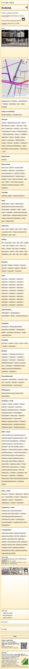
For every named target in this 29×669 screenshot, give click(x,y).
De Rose (10, 143)
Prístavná (22, 421)
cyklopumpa (12, 290)
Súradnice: (5, 23)
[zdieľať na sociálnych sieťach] (27, 7)
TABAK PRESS (20, 140)
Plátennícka (19, 494)
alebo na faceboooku (7, 615)
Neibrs (21, 251)
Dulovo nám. (14, 415)
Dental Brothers (15, 313)
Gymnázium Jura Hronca (14, 332)
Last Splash (12, 346)
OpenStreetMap (12, 95)
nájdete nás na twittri (7, 613)
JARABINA (5, 254)
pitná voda (11, 170)
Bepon (17, 134)
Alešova (11, 499)
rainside (8, 248)
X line (21, 245)
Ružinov (5, 104)
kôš (2, 242)
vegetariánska (20, 170)
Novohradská (17, 412)
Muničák (17, 137)
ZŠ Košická (5, 326)
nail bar (14, 131)
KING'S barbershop (8, 134)
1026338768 (4, 560)
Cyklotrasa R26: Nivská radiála (10, 513)
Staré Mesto (12, 104)
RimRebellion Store (19, 365)
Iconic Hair (19, 125)
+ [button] (3, 61)
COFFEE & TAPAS (19, 173)
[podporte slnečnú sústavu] (15, 46)
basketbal (13, 209)
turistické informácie (18, 195)
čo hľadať (4, 629)
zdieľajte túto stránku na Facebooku (10, 643)
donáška (16, 143)
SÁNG (11, 167)
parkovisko (5, 279)
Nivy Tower (15, 248)
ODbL (19, 655)
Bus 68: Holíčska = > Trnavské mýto (11, 114)
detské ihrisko (5, 203)
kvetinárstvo (10, 140)
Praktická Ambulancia (22, 315)
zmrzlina (4, 122)
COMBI (26, 242)
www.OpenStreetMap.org (19, 654)
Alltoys (11, 137)
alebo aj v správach (7, 617)
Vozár (9, 179)
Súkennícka (23, 497)
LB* (17, 245)
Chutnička (4, 187)
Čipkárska (4, 494)
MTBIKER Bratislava (7, 362)
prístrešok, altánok (7, 195)
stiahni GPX (4, 562)
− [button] (3, 64)
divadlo (12, 229)
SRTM (8, 665)
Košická (11, 2)
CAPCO (12, 251)
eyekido (4, 143)
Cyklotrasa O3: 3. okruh (8, 519)
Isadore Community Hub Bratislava (11, 145)
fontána (11, 343)
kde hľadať (5, 622)
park (3, 229)
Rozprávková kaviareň (8, 176)
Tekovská (11, 494)
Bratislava (14, 101)
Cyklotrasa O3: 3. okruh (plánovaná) (11, 510)
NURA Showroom (22, 131)
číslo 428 (4, 265)
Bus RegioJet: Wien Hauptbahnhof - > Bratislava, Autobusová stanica (14, 440)
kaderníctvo (9, 128)
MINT (7, 182)
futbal (12, 203)
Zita (4, 151)
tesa (22, 128)
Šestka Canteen (19, 176)
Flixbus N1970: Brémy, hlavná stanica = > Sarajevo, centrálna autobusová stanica (14, 466)
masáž (24, 145)
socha (16, 343)
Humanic (16, 128)
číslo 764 (4, 268)
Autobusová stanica (7, 424)
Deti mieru (4, 343)
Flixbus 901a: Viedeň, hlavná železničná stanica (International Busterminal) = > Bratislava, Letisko (15, 481)
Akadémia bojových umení (19, 215)
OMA (6, 2)
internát (4, 159)
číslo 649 (23, 268)
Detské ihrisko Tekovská (20, 212)
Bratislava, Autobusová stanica (10, 409)
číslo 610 (22, 265)
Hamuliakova (18, 499)
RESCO (12, 245)
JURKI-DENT (5, 313)
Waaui (23, 122)
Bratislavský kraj (6, 101)
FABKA (26, 254)
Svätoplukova (5, 502)
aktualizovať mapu (10, 558)
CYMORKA (23, 134)
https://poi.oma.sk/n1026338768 (8, 96)
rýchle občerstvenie (7, 173)
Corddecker (23, 143)
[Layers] (26, 62)
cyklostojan (5, 354)
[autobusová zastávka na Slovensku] (24, 19)
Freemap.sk (20, 95)
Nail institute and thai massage (10, 148)
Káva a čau (5, 167)
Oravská (13, 502)
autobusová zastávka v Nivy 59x (10, 536)
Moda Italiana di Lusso (14, 122)
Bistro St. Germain (18, 179)
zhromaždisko (5, 315)
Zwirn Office (8, 242)
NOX (21, 185)
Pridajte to (4, 666)
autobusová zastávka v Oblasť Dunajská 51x (14, 533)
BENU (12, 315)
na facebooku (12, 641)
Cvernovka (11, 271)
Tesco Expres (23, 148)
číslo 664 (10, 268)
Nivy (18, 104)
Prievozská (20, 502)
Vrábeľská (4, 499)
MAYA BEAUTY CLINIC (8, 125)
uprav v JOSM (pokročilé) (20, 558)
